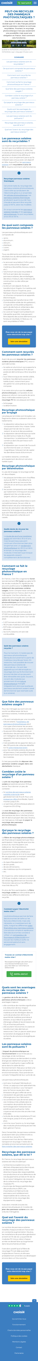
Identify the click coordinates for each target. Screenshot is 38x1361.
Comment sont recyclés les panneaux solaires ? (19, 76)
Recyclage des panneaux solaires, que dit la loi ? (19, 124)
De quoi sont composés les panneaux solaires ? (19, 69)
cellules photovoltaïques (17, 195)
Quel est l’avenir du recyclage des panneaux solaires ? (19, 131)
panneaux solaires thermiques (17, 198)
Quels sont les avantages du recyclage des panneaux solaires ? (19, 110)
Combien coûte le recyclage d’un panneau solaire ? (19, 97)
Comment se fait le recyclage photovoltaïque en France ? (19, 83)
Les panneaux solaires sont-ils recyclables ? (19, 63)
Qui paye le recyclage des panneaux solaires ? (19, 103)
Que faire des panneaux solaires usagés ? (19, 90)
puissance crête (10, 799)
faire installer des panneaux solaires (17, 1146)
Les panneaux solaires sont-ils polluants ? (19, 117)
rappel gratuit (26, 3)
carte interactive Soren (17, 748)
